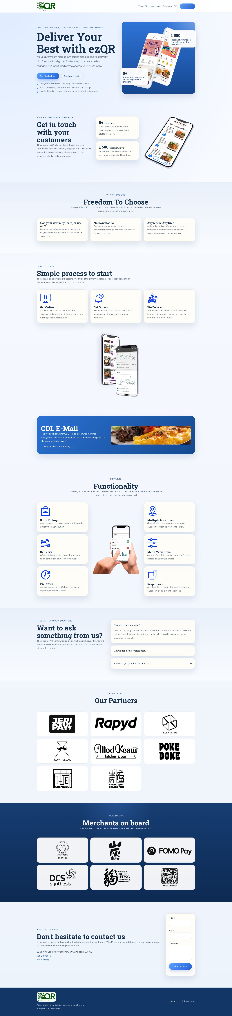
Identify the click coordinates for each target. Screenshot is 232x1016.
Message (173, 943)
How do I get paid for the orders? (131, 663)
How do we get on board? (127, 625)
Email (171, 930)
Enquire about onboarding (57, 447)
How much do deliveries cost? (130, 650)
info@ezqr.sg (43, 960)
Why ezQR (143, 6)
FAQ (176, 6)
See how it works (72, 76)
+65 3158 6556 (44, 956)
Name (172, 918)
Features (167, 6)
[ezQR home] (46, 6)
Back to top (174, 1001)
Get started (187, 6)
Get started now (48, 76)
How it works (155, 6)
